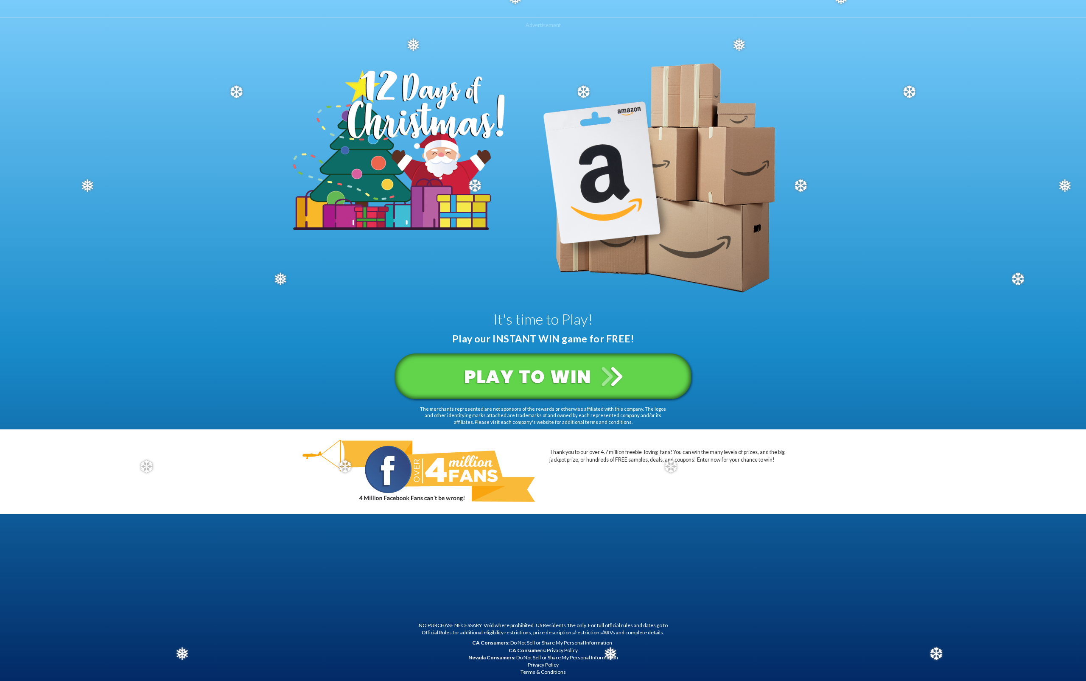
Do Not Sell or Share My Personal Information (542, 642)
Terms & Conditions (543, 672)
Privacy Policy (543, 650)
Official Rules (437, 632)
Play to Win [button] (530, 374)
